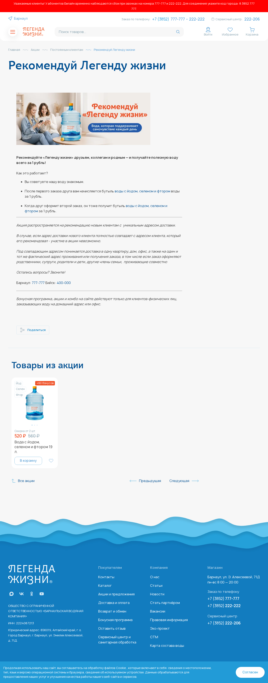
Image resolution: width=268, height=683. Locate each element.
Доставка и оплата (114, 602)
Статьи (156, 585)
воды (130, 205)
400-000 (64, 282)
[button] (32, 425)
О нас (154, 577)
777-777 (178, 19)
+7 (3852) (223, 598)
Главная (14, 50)
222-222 (197, 19)
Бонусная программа (115, 620)
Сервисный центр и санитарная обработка (117, 640)
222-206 (252, 19)
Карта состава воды (167, 645)
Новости (157, 594)
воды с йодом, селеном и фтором (142, 191)
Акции (35, 50)
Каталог (105, 585)
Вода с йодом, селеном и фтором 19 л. (33, 447)
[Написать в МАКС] (11, 593)
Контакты (106, 577)
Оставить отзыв (112, 628)
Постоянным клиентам (66, 50)
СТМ (154, 637)
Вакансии (157, 611)
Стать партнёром (165, 602)
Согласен (250, 672)
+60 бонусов (45, 383)
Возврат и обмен (112, 611)
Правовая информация (169, 620)
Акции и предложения (116, 594)
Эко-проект (160, 628)
